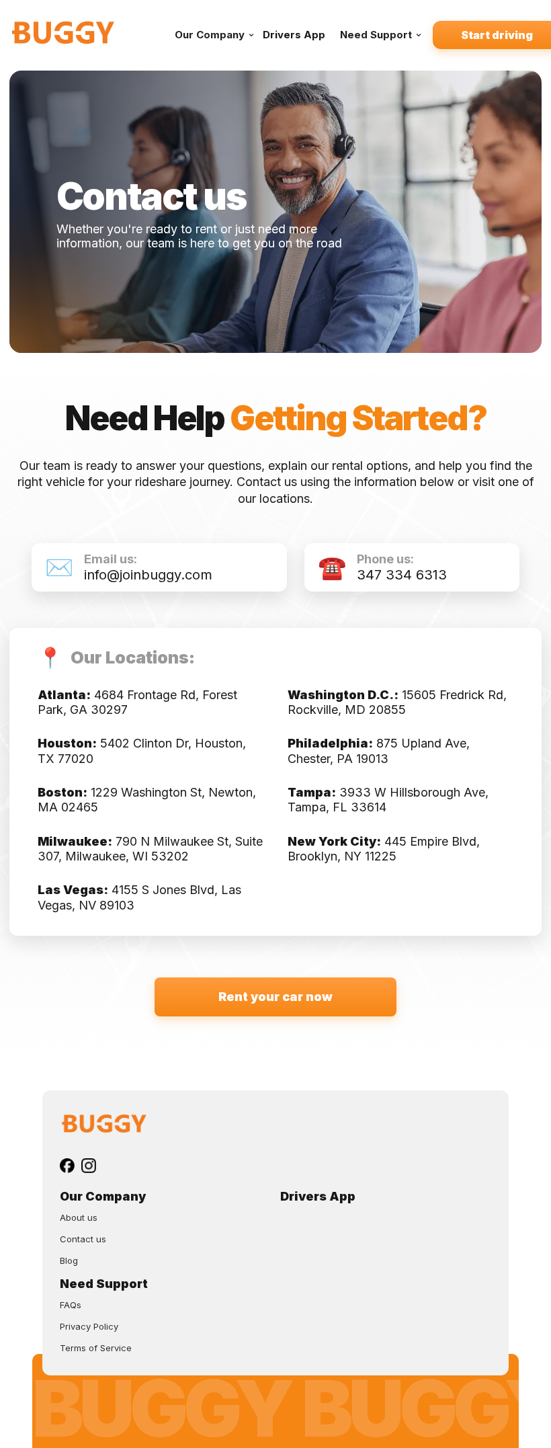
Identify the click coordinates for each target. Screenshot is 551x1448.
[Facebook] (67, 1165)
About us (78, 1217)
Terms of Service (96, 1347)
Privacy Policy (89, 1326)
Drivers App (294, 34)
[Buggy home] (83, 34)
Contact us (83, 1239)
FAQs (70, 1304)
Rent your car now (275, 997)
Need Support (376, 34)
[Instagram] (88, 1165)
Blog (69, 1260)
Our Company (210, 34)
